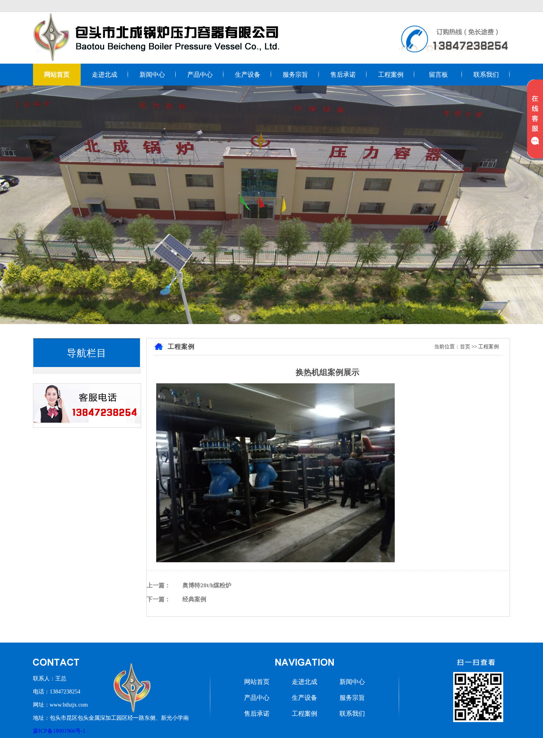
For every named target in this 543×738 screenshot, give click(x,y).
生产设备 (247, 74)
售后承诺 (343, 74)
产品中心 (200, 74)
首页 (465, 347)
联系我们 (486, 74)
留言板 (438, 74)
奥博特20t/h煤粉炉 (206, 585)
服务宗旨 (295, 74)
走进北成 (104, 74)
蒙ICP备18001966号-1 (59, 731)
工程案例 (390, 74)
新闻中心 (152, 74)
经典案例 (194, 599)
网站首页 (57, 74)
